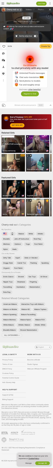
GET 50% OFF (17, 125)
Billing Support (7, 399)
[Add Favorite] (3, 46)
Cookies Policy (8, 373)
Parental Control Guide (10, 378)
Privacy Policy (7, 360)
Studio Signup (32, 364)
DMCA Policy (7, 369)
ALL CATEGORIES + (12, 335)
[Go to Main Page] (16, 3)
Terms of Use (7, 364)
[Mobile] (13, 234)
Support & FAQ (7, 395)
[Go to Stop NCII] (16, 439)
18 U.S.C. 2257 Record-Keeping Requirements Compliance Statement (23, 449)
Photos (42, 9)
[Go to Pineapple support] (4, 439)
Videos (30, 9)
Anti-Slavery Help (8, 382)
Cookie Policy (33, 458)
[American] (5, 234)
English (41, 347)
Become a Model (33, 360)
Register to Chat (30, 94)
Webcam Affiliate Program (37, 369)
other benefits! (34, 90)
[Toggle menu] (3, 3)
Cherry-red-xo (9, 224)
